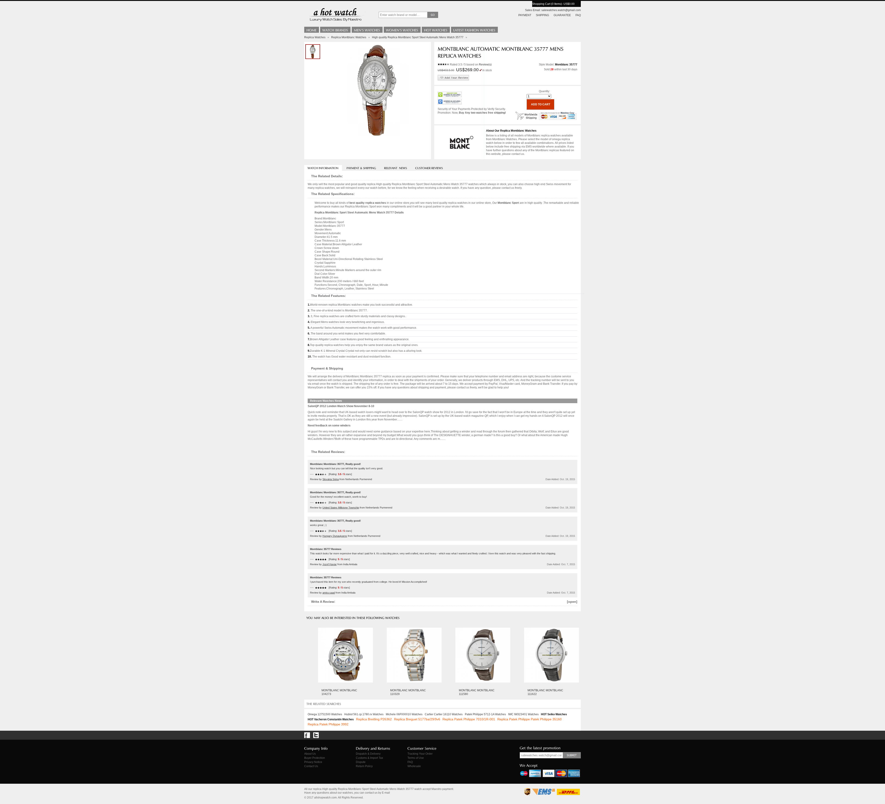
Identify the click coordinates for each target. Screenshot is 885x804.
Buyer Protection (314, 758)
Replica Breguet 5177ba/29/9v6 (417, 719)
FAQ (578, 15)
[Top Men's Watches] (367, 30)
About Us (310, 753)
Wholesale (414, 766)
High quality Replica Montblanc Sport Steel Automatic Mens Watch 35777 (417, 37)
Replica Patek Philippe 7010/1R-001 (468, 719)
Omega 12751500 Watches (325, 714)
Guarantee (562, 15)
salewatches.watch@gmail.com (561, 10)
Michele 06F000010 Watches (404, 714)
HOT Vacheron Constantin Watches (331, 719)
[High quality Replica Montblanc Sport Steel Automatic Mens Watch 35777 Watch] (312, 51)
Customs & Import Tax (369, 758)
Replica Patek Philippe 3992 (328, 724)
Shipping (542, 15)
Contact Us (311, 766)
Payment (524, 15)
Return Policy (364, 766)
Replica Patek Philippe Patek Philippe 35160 (529, 719)
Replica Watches (314, 37)
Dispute (361, 762)
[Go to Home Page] (312, 30)
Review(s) (485, 64)
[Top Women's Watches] (402, 30)
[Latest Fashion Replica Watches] (474, 30)
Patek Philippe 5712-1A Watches (485, 714)
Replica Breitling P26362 (374, 719)
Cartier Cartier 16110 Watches (444, 714)
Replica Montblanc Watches (348, 37)
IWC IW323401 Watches (523, 714)
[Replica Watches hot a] (335, 22)
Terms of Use (415, 758)
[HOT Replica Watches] (436, 30)
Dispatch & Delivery (368, 753)
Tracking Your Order (420, 753)
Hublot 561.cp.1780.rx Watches (364, 714)
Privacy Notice (313, 762)
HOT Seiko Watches (554, 714)
